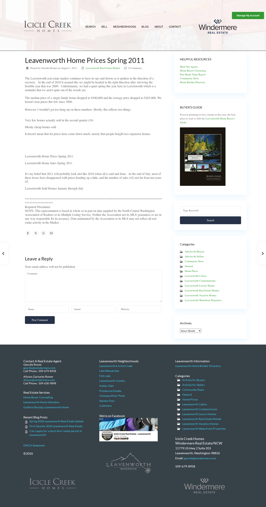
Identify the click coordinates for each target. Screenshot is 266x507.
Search (90, 26)
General (189, 266)
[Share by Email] (51, 233)
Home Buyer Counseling (193, 70)
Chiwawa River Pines (112, 395)
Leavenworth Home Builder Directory (198, 366)
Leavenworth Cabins (196, 276)
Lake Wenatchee (109, 370)
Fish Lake (104, 375)
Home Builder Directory (192, 82)
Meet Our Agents (189, 66)
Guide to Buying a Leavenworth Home (46, 407)
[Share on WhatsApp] (43, 233)
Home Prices (191, 271)
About (158, 26)
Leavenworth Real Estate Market (103, 68)
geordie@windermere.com (39, 367)
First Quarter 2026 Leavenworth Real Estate (55, 426)
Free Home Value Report (193, 74)
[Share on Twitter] (36, 233)
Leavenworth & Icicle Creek (115, 366)
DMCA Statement (34, 445)
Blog (145, 26)
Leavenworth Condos (112, 380)
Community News (189, 78)
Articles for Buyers (194, 251)
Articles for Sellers (194, 256)
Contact (175, 26)
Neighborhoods (124, 26)
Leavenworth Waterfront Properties (203, 300)
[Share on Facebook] (28, 233)
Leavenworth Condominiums (200, 280)
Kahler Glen (106, 385)
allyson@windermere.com (39, 380)
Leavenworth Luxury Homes (200, 285)
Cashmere (105, 405)
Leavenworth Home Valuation (41, 402)
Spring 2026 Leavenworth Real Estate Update (56, 421)
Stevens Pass (107, 400)
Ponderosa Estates (110, 390)
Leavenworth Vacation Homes (200, 295)
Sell (104, 26)
